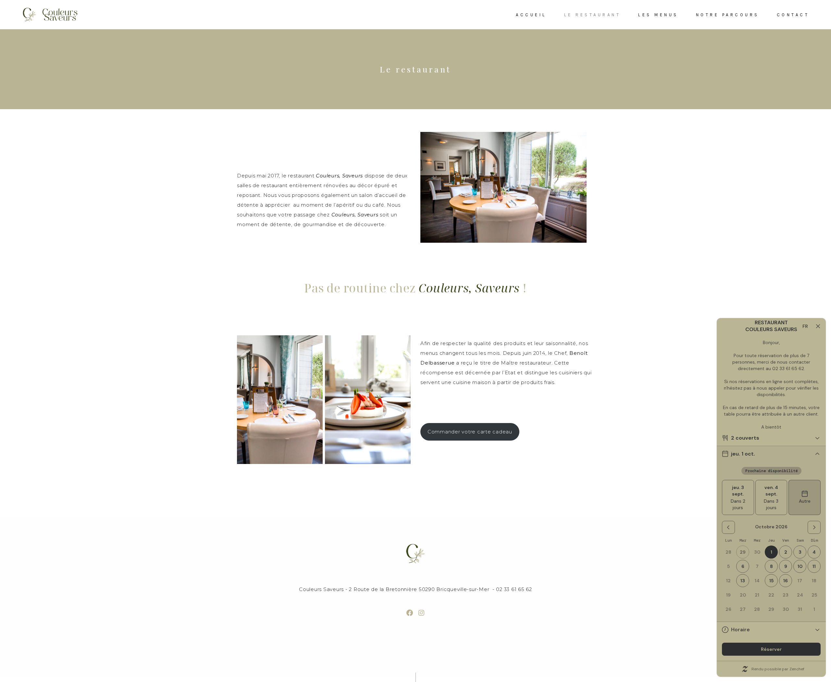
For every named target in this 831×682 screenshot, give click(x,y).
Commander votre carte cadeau (470, 432)
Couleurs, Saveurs (469, 288)
